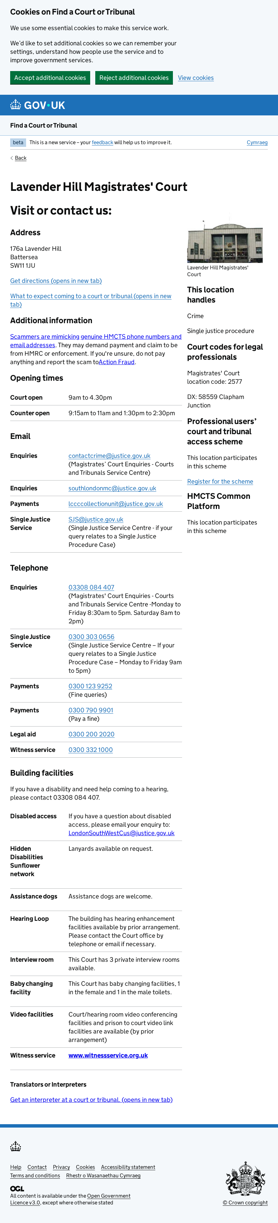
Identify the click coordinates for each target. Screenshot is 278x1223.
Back (20, 158)
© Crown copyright (245, 1202)
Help (15, 1167)
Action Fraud (117, 362)
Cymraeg (257, 142)
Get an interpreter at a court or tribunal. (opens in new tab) (91, 1100)
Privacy (61, 1167)
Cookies (85, 1167)
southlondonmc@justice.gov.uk (112, 488)
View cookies (196, 77)
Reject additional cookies (134, 78)
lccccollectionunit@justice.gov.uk (115, 504)
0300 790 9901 (90, 710)
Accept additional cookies (50, 78)
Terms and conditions (35, 1175)
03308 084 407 (91, 587)
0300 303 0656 (91, 637)
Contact (37, 1167)
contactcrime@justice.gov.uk (109, 456)
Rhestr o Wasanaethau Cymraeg (103, 1175)
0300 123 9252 (90, 686)
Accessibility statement (128, 1167)
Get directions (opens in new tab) (56, 281)
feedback (102, 142)
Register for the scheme (220, 481)
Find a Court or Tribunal (43, 125)
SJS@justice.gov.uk (95, 519)
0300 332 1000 (90, 750)
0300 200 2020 (91, 734)
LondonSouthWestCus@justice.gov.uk (121, 833)
